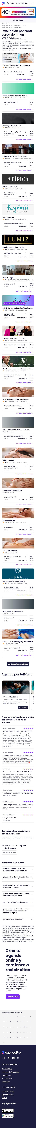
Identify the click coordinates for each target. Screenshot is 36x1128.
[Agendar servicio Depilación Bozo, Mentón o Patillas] (15, 255)
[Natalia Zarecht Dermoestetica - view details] (18, 392)
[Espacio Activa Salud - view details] (18, 149)
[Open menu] (32, 3)
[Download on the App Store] (9, 1110)
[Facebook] (8, 1058)
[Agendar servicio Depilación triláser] (15, 103)
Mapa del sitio (7, 1078)
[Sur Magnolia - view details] (18, 574)
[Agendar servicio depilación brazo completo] (15, 225)
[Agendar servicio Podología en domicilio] (15, 649)
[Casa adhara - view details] (18, 88)
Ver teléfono (22, 707)
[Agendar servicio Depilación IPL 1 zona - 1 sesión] (15, 346)
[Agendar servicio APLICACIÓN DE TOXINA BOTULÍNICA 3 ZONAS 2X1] (15, 589)
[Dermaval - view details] (18, 331)
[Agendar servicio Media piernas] (15, 285)
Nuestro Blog (7, 1069)
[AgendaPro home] (3, 3)
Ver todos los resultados (18, 664)
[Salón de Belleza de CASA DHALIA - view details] (18, 422)
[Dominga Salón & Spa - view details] (18, 118)
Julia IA (4, 1098)
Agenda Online (7, 1095)
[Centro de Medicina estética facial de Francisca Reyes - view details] (18, 361)
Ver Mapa (19, 20)
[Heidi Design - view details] (18, 270)
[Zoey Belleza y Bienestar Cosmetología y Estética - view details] (18, 604)
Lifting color (6, 838)
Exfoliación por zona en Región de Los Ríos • (15, 25)
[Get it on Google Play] (9, 1115)
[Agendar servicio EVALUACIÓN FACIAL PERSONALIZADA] (15, 195)
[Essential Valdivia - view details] (18, 543)
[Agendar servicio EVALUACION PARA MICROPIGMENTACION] (15, 468)
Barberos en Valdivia (9, 852)
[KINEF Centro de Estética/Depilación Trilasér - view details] (18, 300)
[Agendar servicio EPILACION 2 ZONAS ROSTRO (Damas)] (15, 559)
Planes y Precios (8, 1091)
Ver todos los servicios (23, 79)
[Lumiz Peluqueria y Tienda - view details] (18, 240)
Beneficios (6, 1081)
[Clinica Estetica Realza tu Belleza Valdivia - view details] (18, 58)
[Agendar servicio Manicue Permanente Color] (15, 437)
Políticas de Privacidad (10, 1072)
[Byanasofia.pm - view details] (18, 513)
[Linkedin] (13, 1058)
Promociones (7, 1075)
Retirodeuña (17, 838)
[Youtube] (18, 1058)
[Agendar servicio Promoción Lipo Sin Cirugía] (15, 73)
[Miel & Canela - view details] (18, 453)
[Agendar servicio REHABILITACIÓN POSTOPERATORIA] (15, 316)
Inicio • (4, 23)
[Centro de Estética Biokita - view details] (18, 483)
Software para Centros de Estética (15, 985)
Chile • (8, 23)
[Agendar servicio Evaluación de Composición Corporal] (15, 164)
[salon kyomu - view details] (18, 210)
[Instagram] (4, 1058)
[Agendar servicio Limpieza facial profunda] (15, 407)
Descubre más (12, 997)
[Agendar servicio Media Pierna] (15, 619)
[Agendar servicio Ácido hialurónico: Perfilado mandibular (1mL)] (15, 377)
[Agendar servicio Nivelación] (15, 528)
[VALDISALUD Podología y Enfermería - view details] (18, 634)
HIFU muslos (28, 838)
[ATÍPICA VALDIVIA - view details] (18, 179)
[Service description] (21, 72)
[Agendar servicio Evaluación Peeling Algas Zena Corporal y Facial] (15, 134)
